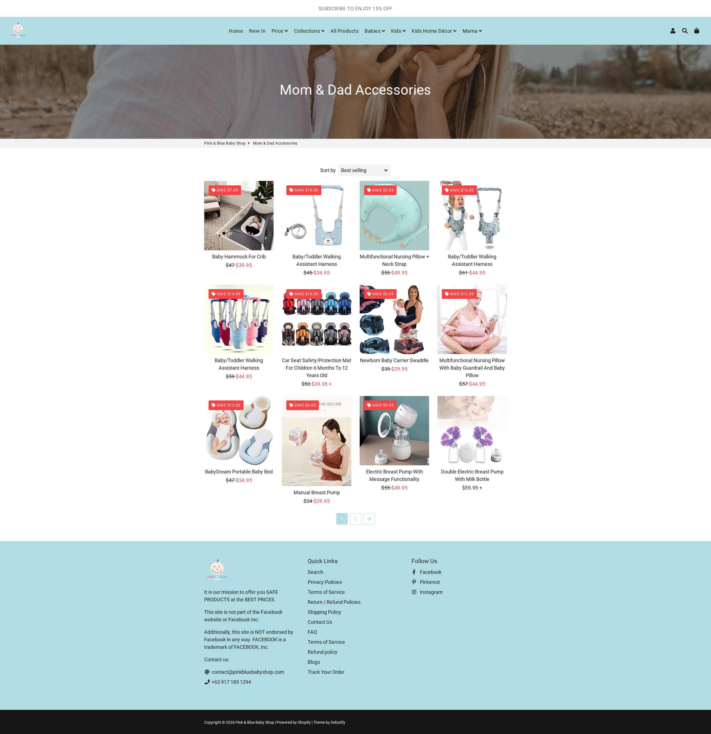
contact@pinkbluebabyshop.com (247, 672)
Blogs (314, 662)
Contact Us (320, 622)
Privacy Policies (325, 582)
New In (257, 31)
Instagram (431, 592)
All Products (345, 31)
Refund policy (322, 652)
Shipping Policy (324, 612)
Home (236, 31)
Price (278, 31)
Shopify (304, 722)
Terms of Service (326, 592)
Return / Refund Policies (334, 602)
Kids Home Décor (432, 31)
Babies (373, 31)
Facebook (430, 572)
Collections (307, 31)
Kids (396, 31)
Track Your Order (326, 672)
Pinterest (429, 582)
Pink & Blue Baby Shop (225, 143)
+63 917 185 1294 (231, 682)
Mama (471, 31)
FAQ (312, 632)
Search (315, 572)
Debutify (338, 722)
